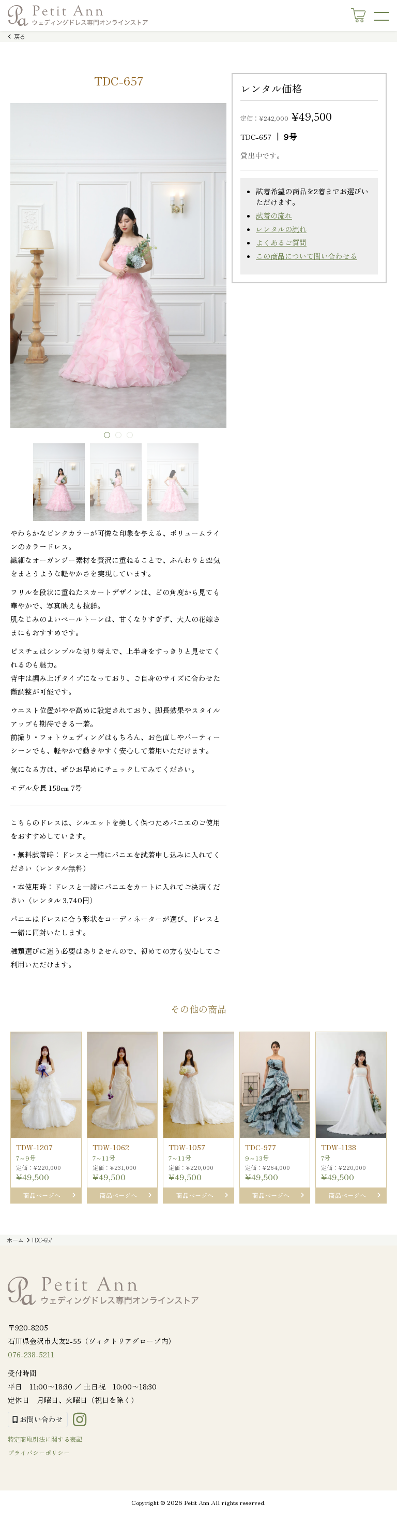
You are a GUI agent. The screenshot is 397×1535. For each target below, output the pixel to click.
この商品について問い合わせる (306, 256)
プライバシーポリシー (39, 1452)
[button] (59, 482)
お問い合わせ (40, 1419)
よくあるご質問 (281, 242)
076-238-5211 (31, 1354)
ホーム (15, 1240)
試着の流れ (274, 215)
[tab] (107, 435)
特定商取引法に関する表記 (45, 1439)
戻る (18, 36)
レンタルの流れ (281, 229)
